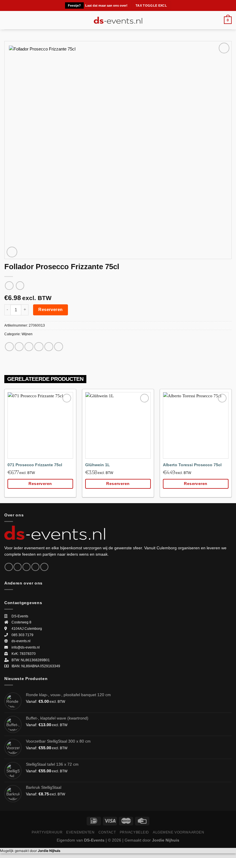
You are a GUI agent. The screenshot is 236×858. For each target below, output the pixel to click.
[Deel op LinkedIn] (58, 346)
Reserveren (50, 309)
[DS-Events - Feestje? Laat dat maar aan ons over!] (118, 20)
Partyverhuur (47, 832)
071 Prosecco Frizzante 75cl (34, 465)
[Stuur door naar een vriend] (38, 346)
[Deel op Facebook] (19, 346)
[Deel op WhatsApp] (9, 346)
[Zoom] (12, 252)
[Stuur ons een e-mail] (35, 567)
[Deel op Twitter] (28, 346)
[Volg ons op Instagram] (18, 567)
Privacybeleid (134, 832)
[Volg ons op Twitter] (26, 567)
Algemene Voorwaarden (178, 832)
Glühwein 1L (97, 465)
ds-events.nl (21, 641)
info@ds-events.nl (26, 647)
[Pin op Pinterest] (48, 346)
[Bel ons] (44, 567)
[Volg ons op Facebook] (9, 567)
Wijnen (27, 334)
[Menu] (7, 20)
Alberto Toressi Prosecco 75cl (192, 465)
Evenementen (80, 832)
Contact (107, 832)
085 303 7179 (22, 635)
